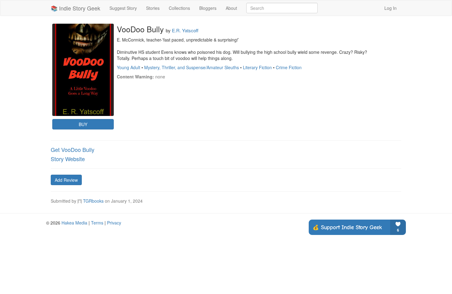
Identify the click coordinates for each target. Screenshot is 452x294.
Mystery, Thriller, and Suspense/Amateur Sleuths (191, 67)
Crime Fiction (289, 67)
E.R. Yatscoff (185, 30)
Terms (97, 223)
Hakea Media (74, 223)
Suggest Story (123, 8)
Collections (179, 8)
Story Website (68, 159)
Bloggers (207, 8)
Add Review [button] (66, 180)
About (231, 8)
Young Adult (128, 67)
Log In (390, 8)
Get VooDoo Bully (72, 149)
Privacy (114, 223)
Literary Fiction (257, 67)
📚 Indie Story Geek (75, 8)
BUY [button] (83, 124)
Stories (153, 8)
